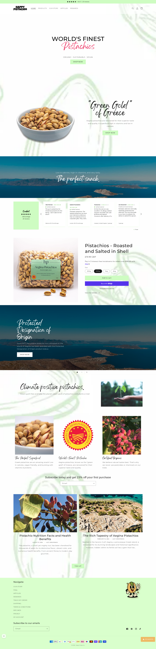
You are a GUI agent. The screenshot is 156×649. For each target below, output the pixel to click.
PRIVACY (16, 614)
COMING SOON (26, 351)
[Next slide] (82, 372)
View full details (91, 293)
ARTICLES (17, 593)
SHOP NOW (78, 62)
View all (78, 566)
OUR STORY (17, 586)
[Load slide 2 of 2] (77, 372)
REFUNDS (17, 610)
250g (89, 271)
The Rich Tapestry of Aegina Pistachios (110, 535)
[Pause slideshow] (86, 372)
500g (98, 271)
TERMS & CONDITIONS (22, 607)
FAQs (15, 590)
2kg (114, 271)
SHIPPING (17, 603)
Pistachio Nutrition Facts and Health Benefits (45, 537)
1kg (106, 271)
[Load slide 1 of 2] (74, 372)
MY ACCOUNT (18, 617)
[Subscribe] (93, 483)
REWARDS (17, 597)
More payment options (107, 288)
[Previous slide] (70, 372)
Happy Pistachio (80, 645)
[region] (91, 214)
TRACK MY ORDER (20, 600)
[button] (133, 8)
